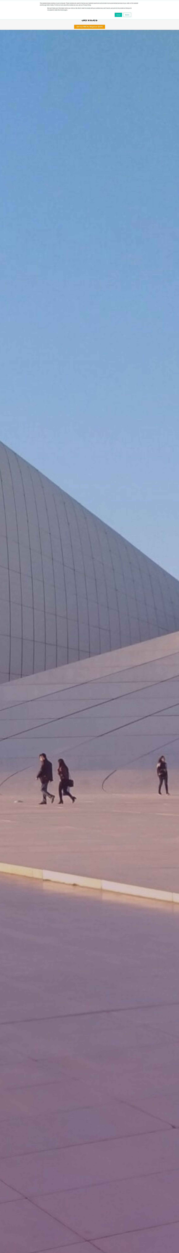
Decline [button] (127, 15)
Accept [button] (118, 15)
